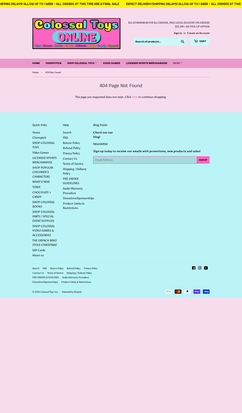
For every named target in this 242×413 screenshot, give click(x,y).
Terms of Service (73, 163)
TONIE (36, 187)
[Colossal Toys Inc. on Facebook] (194, 268)
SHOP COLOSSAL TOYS (81, 63)
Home (36, 63)
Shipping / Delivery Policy (79, 273)
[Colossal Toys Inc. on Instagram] (200, 268)
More (176, 63)
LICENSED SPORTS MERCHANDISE (146, 63)
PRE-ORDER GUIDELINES (45, 277)
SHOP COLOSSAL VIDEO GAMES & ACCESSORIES (43, 230)
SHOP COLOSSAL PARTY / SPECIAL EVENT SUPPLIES (43, 216)
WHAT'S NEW (41, 181)
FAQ (65, 137)
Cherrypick (53, 63)
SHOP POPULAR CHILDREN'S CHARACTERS (42, 172)
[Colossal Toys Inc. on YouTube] (206, 268)
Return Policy (71, 143)
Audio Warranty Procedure (75, 277)
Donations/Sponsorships (78, 198)
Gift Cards (38, 250)
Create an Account (198, 33)
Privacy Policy (71, 153)
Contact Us (70, 158)
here (135, 97)
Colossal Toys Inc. (49, 292)
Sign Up (203, 160)
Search (67, 132)
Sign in (178, 33)
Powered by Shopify (72, 292)
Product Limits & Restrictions (76, 282)
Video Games (111, 63)
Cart (202, 41)
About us (38, 255)
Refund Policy (71, 148)
